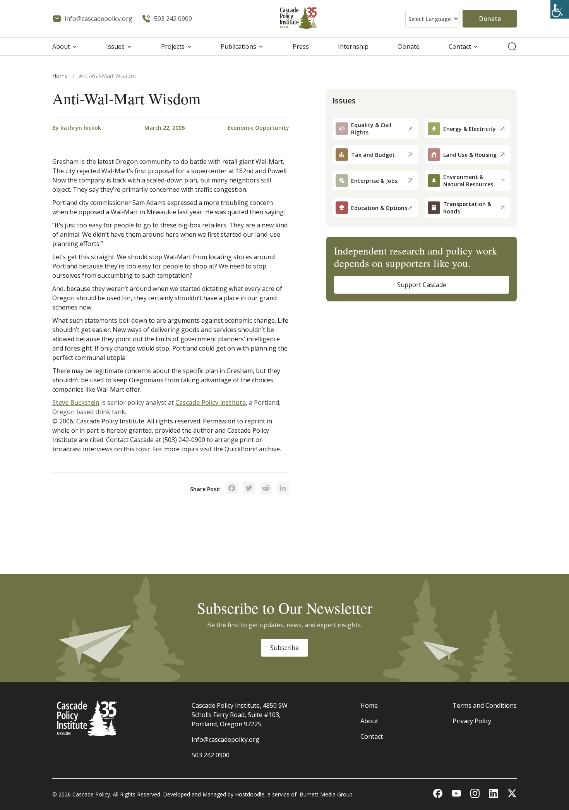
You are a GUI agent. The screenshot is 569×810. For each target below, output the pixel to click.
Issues (115, 46)
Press (301, 46)
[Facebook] (232, 489)
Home (60, 75)
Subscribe (284, 647)
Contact (460, 46)
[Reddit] (266, 489)
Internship (353, 46)
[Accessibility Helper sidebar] (559, 9)
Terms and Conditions (484, 705)
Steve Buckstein (75, 402)
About (61, 46)
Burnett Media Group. (327, 794)
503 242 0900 (211, 755)
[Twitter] (249, 489)
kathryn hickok (80, 127)
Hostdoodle (249, 794)
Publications (238, 46)
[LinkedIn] (283, 489)
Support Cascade (421, 284)
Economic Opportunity (258, 127)
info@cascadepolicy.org (225, 739)
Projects (173, 46)
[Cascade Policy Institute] (298, 19)
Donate (490, 18)
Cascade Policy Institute (210, 402)
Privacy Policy (471, 721)
